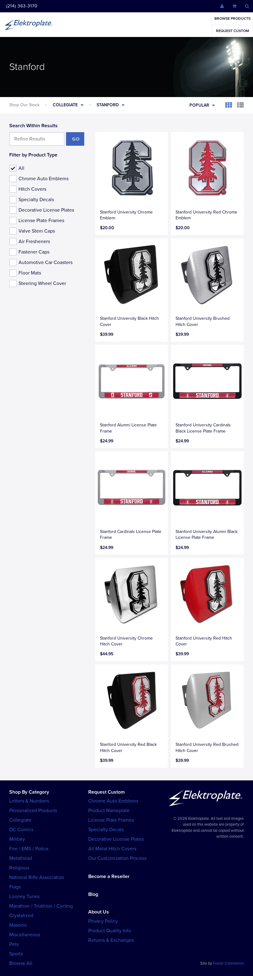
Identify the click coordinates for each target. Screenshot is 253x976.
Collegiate (65, 105)
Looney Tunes (24, 896)
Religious (19, 868)
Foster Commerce (228, 963)
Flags (15, 887)
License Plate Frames (41, 221)
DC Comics (21, 830)
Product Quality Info (109, 931)
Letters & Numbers (29, 801)
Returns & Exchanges (111, 940)
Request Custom (232, 31)
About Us (98, 912)
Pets (14, 944)
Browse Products (232, 18)
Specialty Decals (36, 200)
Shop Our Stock (24, 105)
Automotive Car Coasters (46, 262)
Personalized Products (33, 810)
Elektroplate (28, 24)
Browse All (20, 963)
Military (17, 839)
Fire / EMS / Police (28, 849)
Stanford (108, 105)
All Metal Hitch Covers (112, 849)
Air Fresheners (34, 241)
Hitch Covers (32, 189)
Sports (16, 954)
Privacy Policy (103, 921)
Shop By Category (29, 792)
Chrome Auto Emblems (43, 179)
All (21, 168)
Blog (93, 894)
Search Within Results (33, 126)
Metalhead (20, 858)
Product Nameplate (109, 810)
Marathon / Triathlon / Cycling (41, 906)
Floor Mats (30, 273)
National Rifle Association (36, 877)
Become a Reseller (109, 876)
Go (76, 139)
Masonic (18, 925)
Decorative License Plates (46, 210)
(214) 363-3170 (22, 6)
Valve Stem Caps (37, 231)
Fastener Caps (34, 252)
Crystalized (21, 916)
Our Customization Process (117, 858)
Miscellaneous (24, 935)
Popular (199, 105)
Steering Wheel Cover (42, 283)
